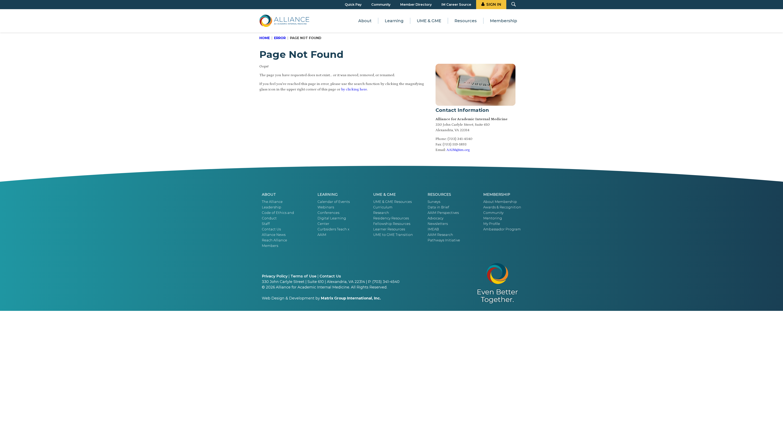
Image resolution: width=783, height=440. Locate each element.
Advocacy (435, 218)
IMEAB (433, 229)
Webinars (325, 207)
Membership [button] (503, 20)
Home (264, 38)
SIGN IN (493, 4)
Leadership (271, 207)
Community (380, 5)
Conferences (328, 213)
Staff (266, 224)
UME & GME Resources (392, 202)
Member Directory (416, 5)
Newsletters (438, 224)
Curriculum (383, 207)
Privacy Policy (275, 276)
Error (280, 38)
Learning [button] (394, 20)
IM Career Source (456, 5)
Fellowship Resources (391, 224)
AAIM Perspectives (443, 213)
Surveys (434, 202)
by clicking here (354, 89)
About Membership (500, 202)
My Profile (491, 224)
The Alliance (272, 202)
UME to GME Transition (393, 235)
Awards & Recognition (502, 207)
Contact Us (271, 229)
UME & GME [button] (429, 20)
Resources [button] (466, 20)
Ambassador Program (502, 229)
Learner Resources (389, 229)
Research (381, 213)
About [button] (365, 20)
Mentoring (492, 218)
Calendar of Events (333, 202)
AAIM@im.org (458, 150)
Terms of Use (303, 276)
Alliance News (273, 235)
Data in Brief (438, 207)
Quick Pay (353, 5)
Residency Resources (391, 218)
